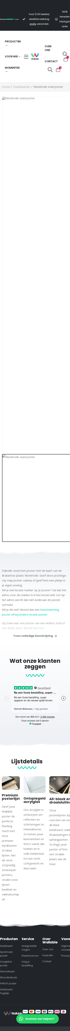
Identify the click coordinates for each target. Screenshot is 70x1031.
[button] (50, 69)
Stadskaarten (21, 87)
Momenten (12, 68)
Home (6, 87)
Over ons (48, 48)
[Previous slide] (3, 511)
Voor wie (11, 56)
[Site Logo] (35, 56)
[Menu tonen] (26, 57)
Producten (13, 41)
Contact (51, 61)
